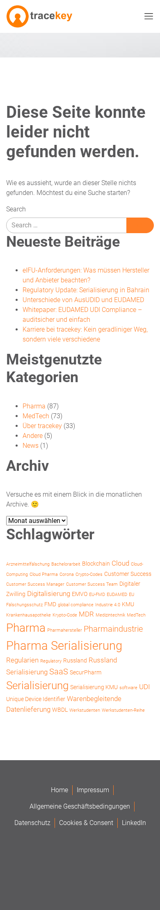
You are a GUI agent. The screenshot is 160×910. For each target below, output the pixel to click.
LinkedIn (134, 823)
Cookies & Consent (86, 823)
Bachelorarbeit (65, 564)
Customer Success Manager (35, 584)
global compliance (76, 604)
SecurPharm (85, 672)
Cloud (120, 563)
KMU (128, 604)
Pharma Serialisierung (64, 646)
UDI (144, 687)
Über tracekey (42, 426)
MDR (86, 614)
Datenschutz (32, 823)
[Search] (140, 225)
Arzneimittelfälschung (28, 564)
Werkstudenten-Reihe (123, 710)
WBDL (60, 709)
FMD (50, 604)
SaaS (58, 671)
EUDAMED (117, 594)
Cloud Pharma (44, 574)
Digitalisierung (48, 593)
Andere (33, 436)
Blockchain (96, 563)
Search (16, 209)
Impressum (93, 790)
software (128, 687)
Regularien (22, 660)
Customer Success (127, 574)
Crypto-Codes (89, 574)
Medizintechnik (110, 615)
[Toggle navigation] (146, 16)
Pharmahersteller (64, 630)
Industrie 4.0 (107, 604)
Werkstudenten (84, 710)
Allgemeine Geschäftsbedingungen (80, 806)
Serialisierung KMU (94, 687)
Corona (66, 574)
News (31, 445)
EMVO (79, 594)
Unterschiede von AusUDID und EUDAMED (83, 300)
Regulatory (51, 661)
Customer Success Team (92, 584)
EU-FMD (97, 594)
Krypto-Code (65, 615)
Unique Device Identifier (35, 699)
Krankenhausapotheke (28, 615)
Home (59, 790)
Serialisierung (37, 685)
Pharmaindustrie (113, 629)
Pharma (34, 406)
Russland (75, 660)
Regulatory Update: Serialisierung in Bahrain (86, 290)
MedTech (36, 416)
